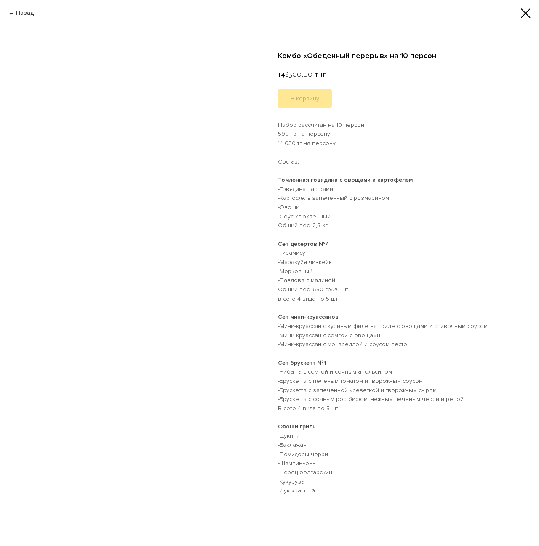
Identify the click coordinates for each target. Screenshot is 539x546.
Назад (25, 12)
